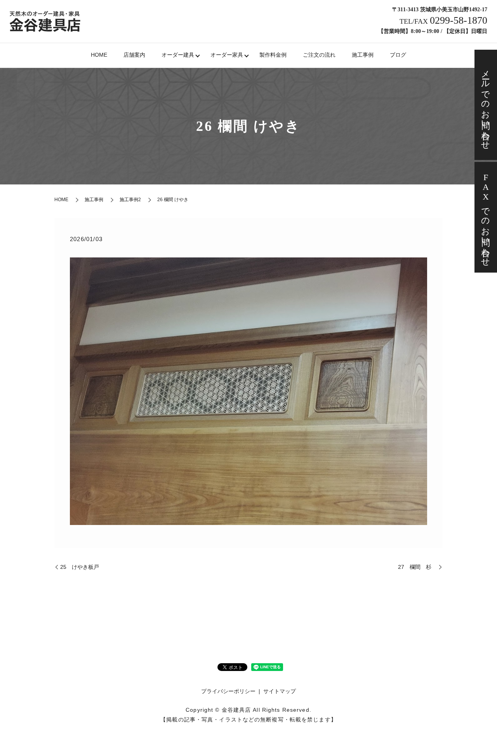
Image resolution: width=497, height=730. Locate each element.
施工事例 (363, 55)
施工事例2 (130, 199)
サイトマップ (279, 691)
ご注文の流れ (319, 55)
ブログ (398, 55)
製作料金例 (273, 55)
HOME (99, 55)
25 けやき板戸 (79, 567)
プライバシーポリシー (228, 691)
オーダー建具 (178, 55)
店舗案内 (134, 55)
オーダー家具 (226, 55)
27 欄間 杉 (417, 567)
